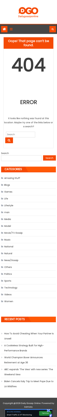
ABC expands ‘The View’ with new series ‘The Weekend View (28, 372)
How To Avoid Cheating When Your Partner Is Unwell (29, 336)
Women (8, 301)
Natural (8, 253)
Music (7, 239)
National (8, 246)
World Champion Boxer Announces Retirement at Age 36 (23, 360)
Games (8, 191)
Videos (8, 294)
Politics (8, 274)
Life (6, 198)
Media (7, 219)
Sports (7, 280)
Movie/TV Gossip (13, 232)
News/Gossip (11, 260)
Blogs (7, 185)
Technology (10, 287)
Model (7, 226)
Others (8, 267)
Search (5, 153)
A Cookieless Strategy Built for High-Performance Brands (24, 348)
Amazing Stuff (12, 178)
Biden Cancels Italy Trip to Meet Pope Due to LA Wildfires (29, 384)
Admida (28, 406)
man (7, 212)
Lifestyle (8, 205)
